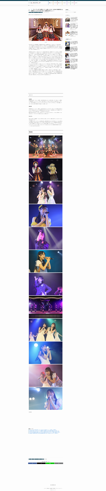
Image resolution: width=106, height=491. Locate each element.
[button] (32, 463)
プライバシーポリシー (58, 488)
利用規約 (54, 488)
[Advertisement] (45, 84)
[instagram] (52, 485)
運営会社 (48, 488)
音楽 (41, 12)
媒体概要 (51, 488)
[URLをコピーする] (58, 463)
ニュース (32, 12)
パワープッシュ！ (36, 12)
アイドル (30, 12)
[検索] (55, 485)
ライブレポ (39, 12)
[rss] (53, 485)
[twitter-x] (50, 485)
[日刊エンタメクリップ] (34, 3)
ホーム (45, 488)
